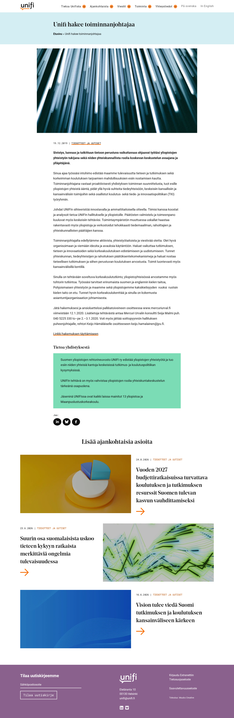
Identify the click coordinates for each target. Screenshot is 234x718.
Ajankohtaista (99, 6)
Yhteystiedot (164, 6)
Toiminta (141, 6)
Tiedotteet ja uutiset (86, 143)
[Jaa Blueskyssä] (67, 422)
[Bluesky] (127, 707)
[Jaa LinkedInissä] (57, 422)
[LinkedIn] (122, 707)
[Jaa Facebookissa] (76, 422)
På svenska (188, 6)
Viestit (121, 6)
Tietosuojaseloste (180, 679)
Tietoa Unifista (71, 6)
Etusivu (57, 34)
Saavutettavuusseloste (183, 688)
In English (207, 6)
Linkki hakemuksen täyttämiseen (75, 334)
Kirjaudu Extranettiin (181, 675)
